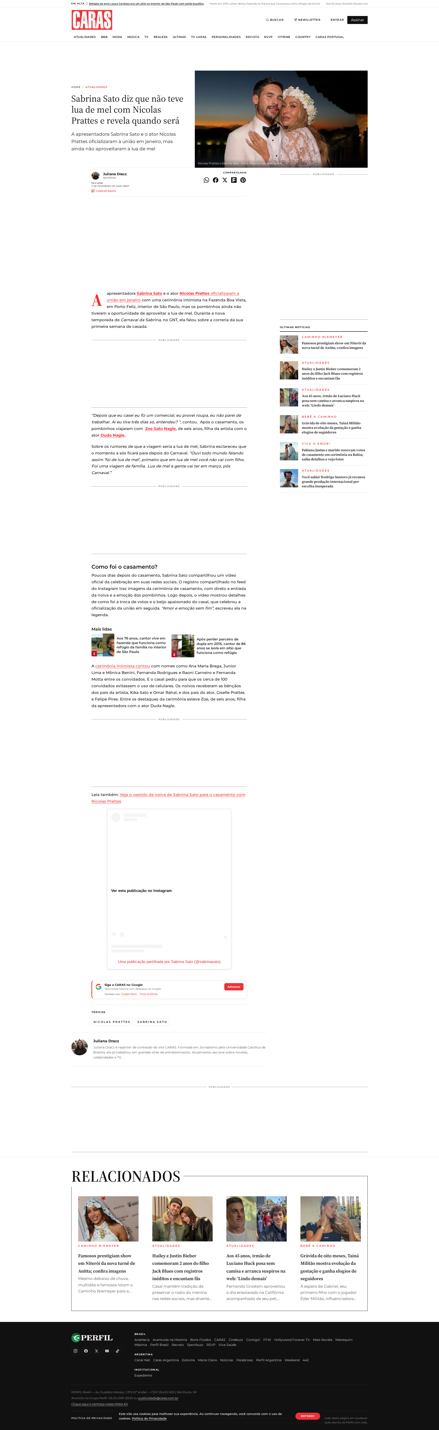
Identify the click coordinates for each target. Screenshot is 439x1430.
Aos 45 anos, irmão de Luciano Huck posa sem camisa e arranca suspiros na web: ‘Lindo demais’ (333, 401)
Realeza (161, 37)
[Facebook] (86, 1351)
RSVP (268, 37)
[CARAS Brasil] (91, 19)
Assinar (357, 20)
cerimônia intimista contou (122, 666)
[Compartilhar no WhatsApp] (206, 180)
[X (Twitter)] (96, 1351)
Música (133, 37)
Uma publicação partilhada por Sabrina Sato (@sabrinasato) (169, 962)
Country (303, 37)
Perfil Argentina (268, 1360)
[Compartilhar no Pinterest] (243, 180)
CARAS (219, 1340)
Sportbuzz (195, 1345)
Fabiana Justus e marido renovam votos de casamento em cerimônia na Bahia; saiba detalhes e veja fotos (333, 455)
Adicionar (234, 986)
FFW (267, 1340)
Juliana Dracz (115, 174)
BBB (104, 37)
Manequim (344, 1340)
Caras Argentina (166, 1360)
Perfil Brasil (159, 1345)
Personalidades (226, 37)
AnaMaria (142, 1340)
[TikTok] (117, 1351)
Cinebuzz (236, 1340)
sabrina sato (152, 1022)
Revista (252, 37)
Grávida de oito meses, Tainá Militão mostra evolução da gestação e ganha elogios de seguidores (331, 428)
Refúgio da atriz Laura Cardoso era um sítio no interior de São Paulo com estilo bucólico (146, 3)
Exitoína (188, 1360)
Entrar (337, 19)
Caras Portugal (330, 37)
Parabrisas (244, 1360)
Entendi (308, 1416)
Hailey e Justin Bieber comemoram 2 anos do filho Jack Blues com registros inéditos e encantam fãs (332, 374)
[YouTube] (107, 1351)
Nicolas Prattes (112, 1022)
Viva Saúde (227, 1345)
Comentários (106, 191)
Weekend (292, 1360)
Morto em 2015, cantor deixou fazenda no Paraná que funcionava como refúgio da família (264, 3)
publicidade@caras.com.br (158, 1398)
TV (146, 37)
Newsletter (309, 19)
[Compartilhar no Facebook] (216, 180)
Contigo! (253, 1340)
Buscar (277, 19)
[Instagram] (75, 1351)
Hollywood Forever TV (292, 1340)
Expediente (143, 1375)
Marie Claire (207, 1360)
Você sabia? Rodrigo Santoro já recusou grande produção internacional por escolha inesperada (333, 482)
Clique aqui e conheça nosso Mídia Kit (99, 1404)
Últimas (179, 37)
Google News (129, 993)
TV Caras (199, 37)
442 (306, 1360)
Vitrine (284, 37)
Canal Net (142, 1360)
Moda (117, 37)
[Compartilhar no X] (225, 180)
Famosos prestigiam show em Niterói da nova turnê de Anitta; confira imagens (334, 345)
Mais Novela (322, 1340)
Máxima (140, 1345)
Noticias (226, 1360)
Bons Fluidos (200, 1340)
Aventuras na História (170, 1340)
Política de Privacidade (91, 1418)
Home (75, 87)
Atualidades (85, 37)
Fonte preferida (149, 993)
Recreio (178, 1345)
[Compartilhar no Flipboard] (234, 180)
